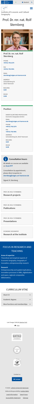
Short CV (6, 295)
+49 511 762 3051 (8, 69)
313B (5, 96)
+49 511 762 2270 (8, 63)
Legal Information (12, 394)
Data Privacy (24, 394)
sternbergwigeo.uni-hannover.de (14, 75)
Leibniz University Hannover (20, 388)
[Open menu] (31, 8)
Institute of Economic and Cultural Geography (15, 13)
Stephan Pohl (23, 322)
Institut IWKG (25, 391)
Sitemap (25, 398)
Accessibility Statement (13, 398)
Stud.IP (8, 166)
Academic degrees (9, 299)
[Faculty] (15, 2)
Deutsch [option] (26, 2)
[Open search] (32, 2)
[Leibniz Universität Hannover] (7, 2)
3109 (5, 90)
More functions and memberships (15, 304)
